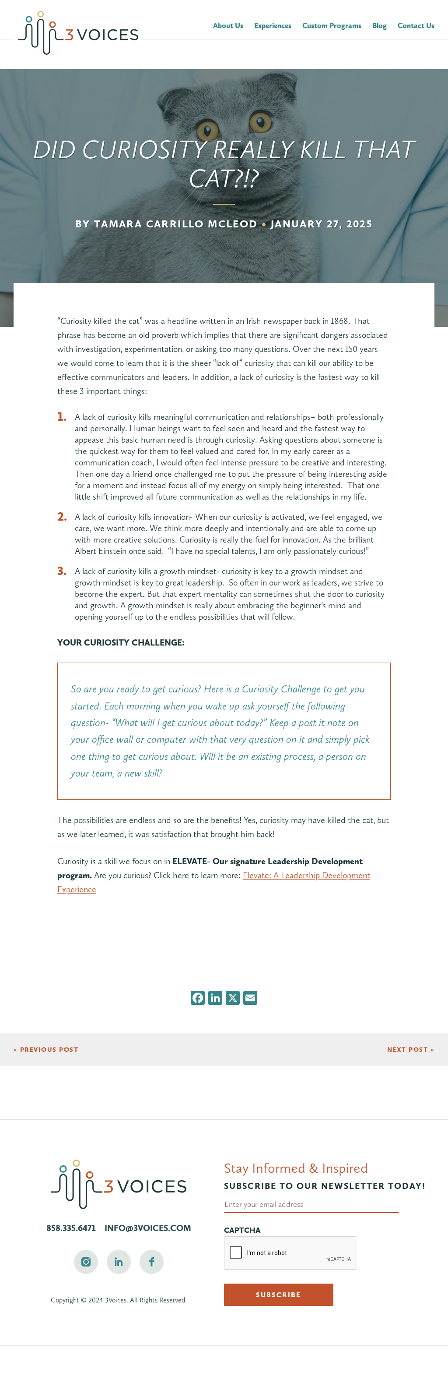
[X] (233, 999)
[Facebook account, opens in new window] (152, 1262)
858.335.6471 (71, 1228)
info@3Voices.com (148, 1228)
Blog (379, 25)
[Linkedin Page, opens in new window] (119, 1262)
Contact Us (416, 25)
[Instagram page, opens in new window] (86, 1262)
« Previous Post (46, 1050)
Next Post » (411, 1050)
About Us (228, 25)
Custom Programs (331, 25)
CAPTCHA (242, 1230)
